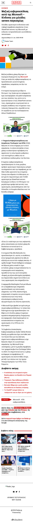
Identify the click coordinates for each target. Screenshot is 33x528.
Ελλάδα (11, 410)
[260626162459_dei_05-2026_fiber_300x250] (16, 206)
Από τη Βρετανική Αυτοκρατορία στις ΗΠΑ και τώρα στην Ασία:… (7, 449)
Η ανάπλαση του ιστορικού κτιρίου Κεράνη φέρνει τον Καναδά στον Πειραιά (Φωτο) (17, 375)
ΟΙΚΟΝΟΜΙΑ (4, 444)
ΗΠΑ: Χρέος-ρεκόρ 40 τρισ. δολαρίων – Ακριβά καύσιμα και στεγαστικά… (24, 449)
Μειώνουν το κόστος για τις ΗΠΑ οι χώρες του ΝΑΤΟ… (24, 469)
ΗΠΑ (22, 399)
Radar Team (9, 41)
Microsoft (24, 77)
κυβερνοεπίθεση (19, 402)
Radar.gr (4, 414)
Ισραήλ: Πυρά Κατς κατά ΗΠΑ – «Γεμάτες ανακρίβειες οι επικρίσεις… (8, 470)
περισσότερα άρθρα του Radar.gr (18, 418)
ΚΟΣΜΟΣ (5, 8)
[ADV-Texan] (16, 127)
